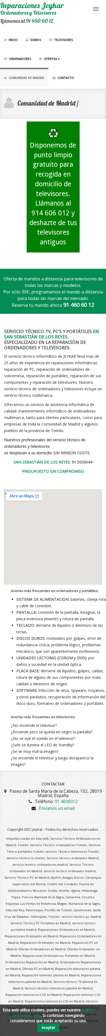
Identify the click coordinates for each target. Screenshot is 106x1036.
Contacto (65, 78)
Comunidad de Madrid (26, 78)
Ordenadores (20, 59)
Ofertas (50, 59)
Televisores (63, 40)
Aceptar (48, 1027)
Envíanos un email (57, 808)
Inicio (13, 40)
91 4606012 (66, 801)
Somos (35, 40)
